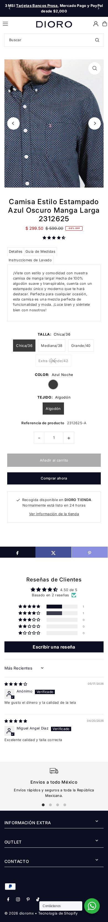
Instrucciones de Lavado (30, 260)
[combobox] (54, 40)
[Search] (97, 40)
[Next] (98, 8)
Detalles (16, 251)
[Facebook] (8, 899)
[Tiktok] (37, 899)
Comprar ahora (54, 478)
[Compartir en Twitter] (53, 552)
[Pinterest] (28, 899)
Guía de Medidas (40, 251)
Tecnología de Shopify (58, 913)
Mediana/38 (51, 345)
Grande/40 (81, 345)
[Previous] (9, 8)
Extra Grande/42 (53, 361)
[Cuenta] (95, 23)
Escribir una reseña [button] (54, 647)
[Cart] (104, 23)
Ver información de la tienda (54, 514)
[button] (54, 238)
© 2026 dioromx (19, 913)
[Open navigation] (16, 23)
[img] (15, 684)
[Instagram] (18, 899)
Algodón (53, 408)
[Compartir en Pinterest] (90, 552)
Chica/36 (24, 345)
